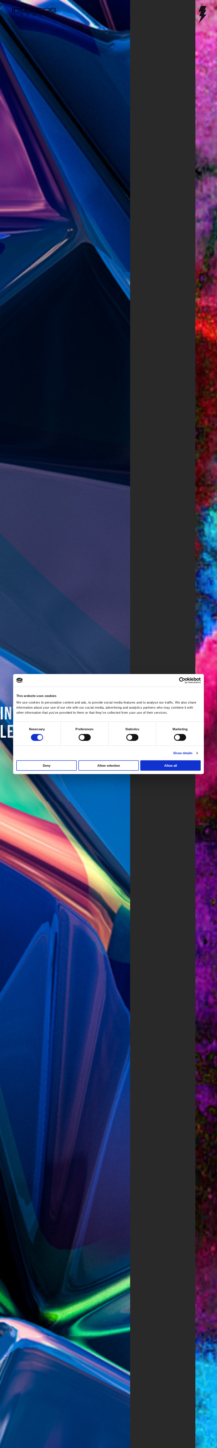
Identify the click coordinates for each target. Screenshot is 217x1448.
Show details (182, 753)
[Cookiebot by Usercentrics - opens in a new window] (182, 680)
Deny (46, 765)
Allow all (170, 765)
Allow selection (108, 765)
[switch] (85, 737)
